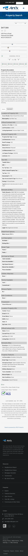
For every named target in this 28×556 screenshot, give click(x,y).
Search (6, 491)
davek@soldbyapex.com (11, 521)
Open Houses (8, 496)
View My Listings (9, 499)
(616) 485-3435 (9, 2)
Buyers (12, 551)
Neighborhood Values (11, 470)
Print (14, 44)
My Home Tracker (9, 478)
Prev (17, 23)
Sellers (17, 551)
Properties (6, 551)
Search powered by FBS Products (14, 427)
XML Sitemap (14, 542)
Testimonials (8, 475)
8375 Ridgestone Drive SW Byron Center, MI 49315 (13, 515)
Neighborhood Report (11, 467)
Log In (20, 3)
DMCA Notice (15, 540)
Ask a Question (15, 51)
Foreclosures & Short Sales (12, 502)
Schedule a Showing (14, 47)
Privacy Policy (7, 540)
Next (23, 23)
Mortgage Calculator (10, 473)
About (21, 551)
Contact (5, 553)
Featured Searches (10, 493)
